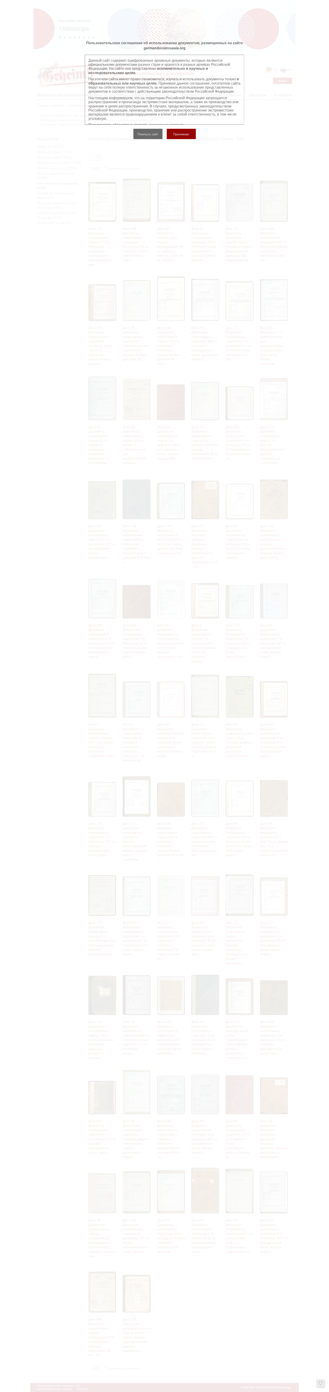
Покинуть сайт (147, 134)
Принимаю (181, 134)
